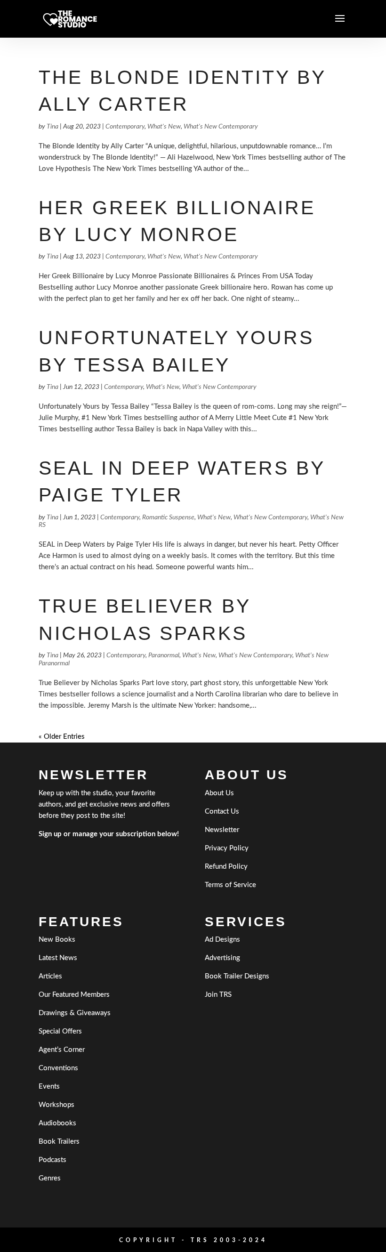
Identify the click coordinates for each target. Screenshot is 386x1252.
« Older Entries (62, 736)
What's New (164, 126)
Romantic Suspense (168, 517)
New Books (57, 939)
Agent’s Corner (62, 1049)
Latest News (58, 957)
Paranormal (163, 655)
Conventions (58, 1068)
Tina (52, 126)
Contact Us (222, 811)
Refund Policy (226, 866)
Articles (50, 976)
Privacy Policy (227, 848)
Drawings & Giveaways (75, 1013)
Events (49, 1086)
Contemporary (125, 126)
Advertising (222, 957)
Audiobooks (57, 1123)
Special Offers (60, 1031)
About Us (219, 793)
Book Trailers (59, 1141)
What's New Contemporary (221, 126)
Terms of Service (230, 885)
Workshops (56, 1104)
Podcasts (52, 1159)
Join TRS (218, 994)
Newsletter (222, 829)
